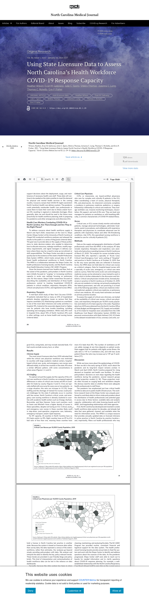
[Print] (24, 179)
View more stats (130, 168)
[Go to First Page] (30, 179)
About (51, 23)
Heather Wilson (35, 86)
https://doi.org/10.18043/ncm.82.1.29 (68, 108)
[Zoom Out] (104, 179)
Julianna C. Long (107, 86)
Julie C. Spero (72, 86)
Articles (5, 23)
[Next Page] (53, 179)
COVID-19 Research (98, 23)
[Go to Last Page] (57, 179)
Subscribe (81, 23)
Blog (70, 23)
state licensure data (61, 96)
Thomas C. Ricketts (37, 89)
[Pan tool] (62, 179)
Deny (32, 590)
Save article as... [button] (74, 157)
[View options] (18, 179)
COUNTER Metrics (87, 579)
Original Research (39, 51)
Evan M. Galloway (54, 86)
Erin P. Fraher (55, 89)
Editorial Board (37, 23)
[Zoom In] (107, 179)
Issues (61, 23)
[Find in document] (132, 179)
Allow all (118, 590)
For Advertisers (118, 23)
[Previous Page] (34, 179)
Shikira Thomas (89, 86)
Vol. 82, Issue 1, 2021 (36, 58)
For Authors (21, 23)
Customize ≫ (75, 590)
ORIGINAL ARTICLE (38, 96)
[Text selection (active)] (68, 179)
